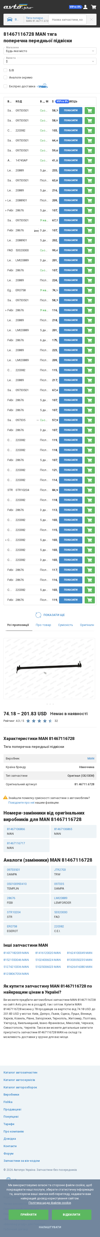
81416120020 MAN (48, 953)
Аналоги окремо (21, 77)
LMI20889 (22, 260)
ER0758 (21, 290)
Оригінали (87, 625)
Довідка (9, 1138)
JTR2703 (60, 872)
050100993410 (17, 886)
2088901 (21, 200)
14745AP (21, 160)
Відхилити (71, 1214)
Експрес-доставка (22, 86)
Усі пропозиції (18, 625)
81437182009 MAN (16, 953)
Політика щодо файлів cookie (50, 1202)
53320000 (22, 250)
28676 (20, 210)
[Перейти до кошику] (94, 7)
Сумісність (65, 625)
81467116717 (16, 845)
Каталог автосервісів (19, 1080)
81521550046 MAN (16, 960)
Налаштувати (50, 1227)
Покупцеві (10, 1116)
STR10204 (22, 490)
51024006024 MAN (48, 960)
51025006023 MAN (48, 967)
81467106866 (16, 831)
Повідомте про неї (21, 802)
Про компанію (13, 1131)
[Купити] (90, 110)
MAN (90, 758)
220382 (20, 130)
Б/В (11, 70)
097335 (20, 420)
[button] (76, 7)
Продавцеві (12, 1109)
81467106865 (63, 831)
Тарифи (8, 1124)
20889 (20, 170)
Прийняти (28, 1214)
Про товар (43, 625)
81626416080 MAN (79, 967)
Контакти (10, 1146)
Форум (8, 1153)
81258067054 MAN (16, 973)
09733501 (22, 110)
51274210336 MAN (16, 967)
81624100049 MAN (79, 953)
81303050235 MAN (79, 960)
